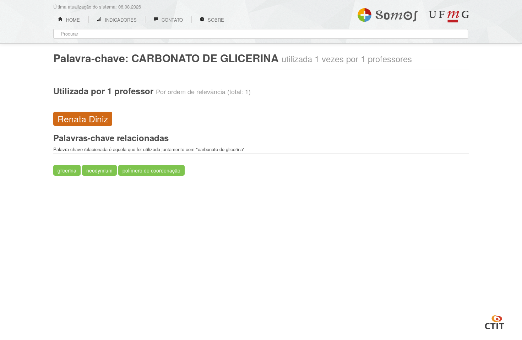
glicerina (67, 170)
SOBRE (215, 19)
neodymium (99, 170)
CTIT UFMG (494, 321)
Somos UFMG (387, 13)
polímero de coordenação (151, 170)
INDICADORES (120, 19)
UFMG (449, 16)
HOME (72, 19)
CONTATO (171, 19)
